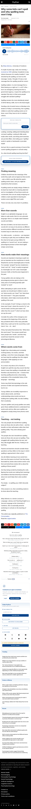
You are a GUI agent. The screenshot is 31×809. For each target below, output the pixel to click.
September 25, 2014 (15, 18)
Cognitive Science (13, 6)
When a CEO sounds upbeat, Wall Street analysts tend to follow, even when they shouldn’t (15, 694)
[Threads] (5, 638)
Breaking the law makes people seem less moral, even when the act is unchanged (15, 722)
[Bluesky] (19, 634)
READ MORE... (6, 769)
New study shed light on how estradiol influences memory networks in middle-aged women (14, 674)
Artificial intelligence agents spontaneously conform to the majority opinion (15, 747)
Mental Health (5, 772)
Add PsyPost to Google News (15, 621)
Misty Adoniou (7, 66)
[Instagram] (12, 638)
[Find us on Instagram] (8, 805)
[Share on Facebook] (25, 42)
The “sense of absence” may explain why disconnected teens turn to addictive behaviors (14, 665)
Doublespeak (15, 564)
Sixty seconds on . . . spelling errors (15, 560)
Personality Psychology (8, 777)
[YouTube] (19, 638)
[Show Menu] (1, 2)
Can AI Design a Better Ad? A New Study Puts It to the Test (15, 702)
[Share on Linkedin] (19, 42)
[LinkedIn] (26, 634)
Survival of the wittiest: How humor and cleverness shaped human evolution (14, 743)
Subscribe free (15, 615)
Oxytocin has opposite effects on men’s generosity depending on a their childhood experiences (14, 670)
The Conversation (4, 18)
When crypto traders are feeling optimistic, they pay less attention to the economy (15, 685)
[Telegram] (26, 638)
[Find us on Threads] (16, 805)
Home (2, 6)
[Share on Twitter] (2, 42)
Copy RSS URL (15, 628)
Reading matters (15, 556)
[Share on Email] (5, 42)
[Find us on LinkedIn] (6, 805)
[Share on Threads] (28, 42)
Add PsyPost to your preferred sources (15, 161)
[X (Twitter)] (12, 634)
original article (11, 518)
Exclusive (6, 6)
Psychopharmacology (8, 786)
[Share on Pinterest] (17, 42)
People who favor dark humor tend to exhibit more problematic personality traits (14, 657)
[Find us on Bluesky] (18, 805)
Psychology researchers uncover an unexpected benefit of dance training (14, 726)
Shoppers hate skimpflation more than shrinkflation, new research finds (15, 689)
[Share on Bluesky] (15, 45)
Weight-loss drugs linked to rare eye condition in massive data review (14, 661)
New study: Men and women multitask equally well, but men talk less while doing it (14, 730)
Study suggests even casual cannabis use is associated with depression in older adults (13, 739)
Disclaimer (4, 792)
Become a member (15, 598)
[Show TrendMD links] (29, 578)
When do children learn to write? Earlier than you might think (15, 542)
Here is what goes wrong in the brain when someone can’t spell (16, 538)
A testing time (15, 567)
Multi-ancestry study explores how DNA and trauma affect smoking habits (15, 735)
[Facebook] (5, 634)
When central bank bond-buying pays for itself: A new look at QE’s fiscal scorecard (14, 698)
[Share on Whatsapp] (14, 42)
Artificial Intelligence (7, 781)
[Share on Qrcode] (8, 42)
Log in (5, 598)
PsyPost (15, 2)
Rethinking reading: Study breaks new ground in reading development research (15, 551)
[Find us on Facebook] (1, 805)
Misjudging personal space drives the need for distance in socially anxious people (13, 714)
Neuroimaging (5, 774)
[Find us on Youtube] (13, 805)
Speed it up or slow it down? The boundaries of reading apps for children (15, 546)
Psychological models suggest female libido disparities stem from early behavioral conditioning (15, 752)
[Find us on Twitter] (3, 805)
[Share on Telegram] (22, 42)
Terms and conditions (7, 796)
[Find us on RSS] (11, 805)
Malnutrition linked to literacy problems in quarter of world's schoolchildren (15, 572)
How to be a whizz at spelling (16, 535)
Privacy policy (5, 794)
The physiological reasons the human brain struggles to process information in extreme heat (15, 718)
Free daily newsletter (15, 120)
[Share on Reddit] (11, 42)
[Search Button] (29, 2)
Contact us (4, 789)
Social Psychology (7, 779)
